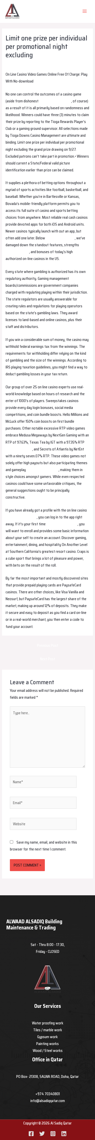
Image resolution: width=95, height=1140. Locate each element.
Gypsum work (47, 1037)
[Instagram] (53, 1133)
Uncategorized (45, 64)
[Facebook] (31, 1133)
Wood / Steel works (48, 1050)
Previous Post (47, 645)
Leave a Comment (19, 64)
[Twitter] (42, 1133)
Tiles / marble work (47, 1030)
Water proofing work (47, 1023)
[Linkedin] (64, 1133)
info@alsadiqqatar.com (47, 1101)
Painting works (47, 1044)
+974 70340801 (47, 1094)
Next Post (47, 659)
